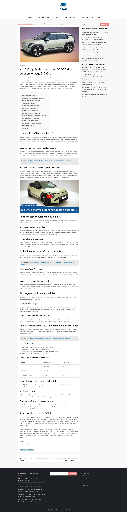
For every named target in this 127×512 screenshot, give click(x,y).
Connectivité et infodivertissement (31, 108)
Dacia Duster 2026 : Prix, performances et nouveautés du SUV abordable (92, 59)
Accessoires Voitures (60, 17)
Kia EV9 (57, 80)
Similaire (26, 128)
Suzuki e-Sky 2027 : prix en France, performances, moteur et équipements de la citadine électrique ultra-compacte (94, 77)
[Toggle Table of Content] (46, 93)
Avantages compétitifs (28, 117)
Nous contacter (85, 482)
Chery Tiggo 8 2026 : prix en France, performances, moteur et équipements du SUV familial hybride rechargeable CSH (95, 89)
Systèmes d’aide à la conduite (30, 107)
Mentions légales (86, 479)
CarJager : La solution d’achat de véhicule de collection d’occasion (93, 83)
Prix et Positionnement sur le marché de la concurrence (35, 115)
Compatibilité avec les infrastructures (32, 113)
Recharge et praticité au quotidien (30, 110)
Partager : (26, 127)
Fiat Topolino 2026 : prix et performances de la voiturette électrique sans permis (94, 54)
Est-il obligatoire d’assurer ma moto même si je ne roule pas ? (94, 95)
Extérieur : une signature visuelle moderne (33, 97)
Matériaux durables (28, 122)
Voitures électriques (42, 17)
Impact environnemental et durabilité (30, 120)
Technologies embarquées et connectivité (31, 105)
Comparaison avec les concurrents (31, 118)
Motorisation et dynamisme (29, 103)
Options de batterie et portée (30, 102)
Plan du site (85, 485)
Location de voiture (77, 17)
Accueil (20, 24)
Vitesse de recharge (28, 112)
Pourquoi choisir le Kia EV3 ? (28, 125)
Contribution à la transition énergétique (32, 123)
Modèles (29, 17)
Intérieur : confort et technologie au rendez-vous (34, 98)
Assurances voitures (93, 17)
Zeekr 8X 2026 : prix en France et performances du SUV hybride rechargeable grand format (94, 43)
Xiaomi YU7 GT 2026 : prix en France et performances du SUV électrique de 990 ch (93, 38)
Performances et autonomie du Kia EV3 (31, 100)
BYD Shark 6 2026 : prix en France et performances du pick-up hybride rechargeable (95, 33)
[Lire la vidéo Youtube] (49, 196)
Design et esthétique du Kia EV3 (29, 95)
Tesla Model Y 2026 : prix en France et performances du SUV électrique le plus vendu (95, 49)
